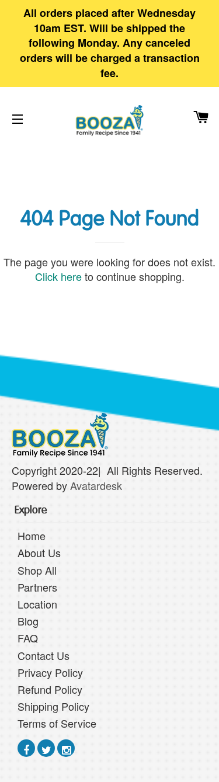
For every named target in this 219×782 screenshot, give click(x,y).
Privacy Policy (50, 672)
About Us (39, 552)
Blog (28, 620)
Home (32, 535)
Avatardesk (97, 485)
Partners (37, 587)
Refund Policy (50, 689)
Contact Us (43, 655)
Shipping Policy (53, 706)
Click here (58, 276)
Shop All (37, 570)
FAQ (28, 637)
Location (37, 603)
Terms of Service (57, 723)
